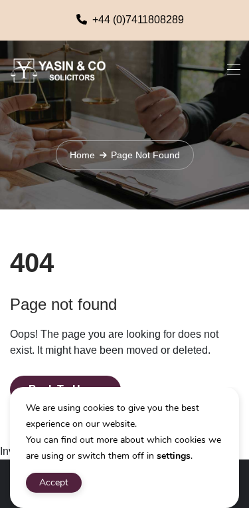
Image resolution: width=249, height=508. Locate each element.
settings (174, 455)
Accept (53, 482)
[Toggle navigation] (232, 69)
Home (82, 155)
